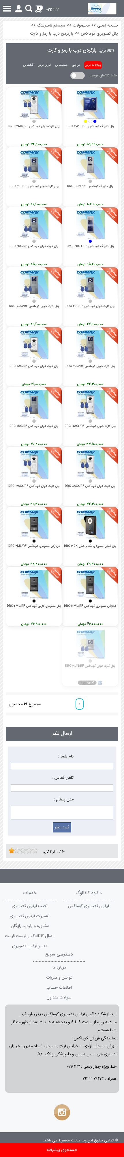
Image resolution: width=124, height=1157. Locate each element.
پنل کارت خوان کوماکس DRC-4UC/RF (90, 306)
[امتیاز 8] (30, 850)
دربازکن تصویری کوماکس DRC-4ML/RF (34, 546)
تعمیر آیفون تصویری (29, 946)
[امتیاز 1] (10, 850)
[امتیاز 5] (21, 850)
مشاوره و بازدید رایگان (30, 926)
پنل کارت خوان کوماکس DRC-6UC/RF (34, 426)
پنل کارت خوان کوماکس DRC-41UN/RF (90, 666)
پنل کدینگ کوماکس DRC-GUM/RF (90, 186)
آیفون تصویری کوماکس (88, 906)
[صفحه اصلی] (105, 8)
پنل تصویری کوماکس (99, 33)
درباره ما (59, 967)
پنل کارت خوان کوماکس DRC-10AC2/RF (90, 426)
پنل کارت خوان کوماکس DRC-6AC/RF (34, 366)
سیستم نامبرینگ (51, 25)
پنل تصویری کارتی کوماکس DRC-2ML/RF (34, 606)
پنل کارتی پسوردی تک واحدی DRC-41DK (90, 546)
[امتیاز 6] (24, 850)
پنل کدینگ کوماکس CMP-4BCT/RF (90, 246)
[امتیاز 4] (18, 850)
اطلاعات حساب (59, 987)
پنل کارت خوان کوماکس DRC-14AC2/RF (33, 486)
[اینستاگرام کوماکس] (62, 1112)
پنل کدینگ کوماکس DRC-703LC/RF (90, 126)
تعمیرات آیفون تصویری (30, 916)
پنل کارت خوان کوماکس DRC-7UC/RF (90, 366)
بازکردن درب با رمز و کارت (51, 33)
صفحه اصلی (107, 25)
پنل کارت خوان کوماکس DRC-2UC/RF (34, 246)
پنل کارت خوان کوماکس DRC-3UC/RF (34, 186)
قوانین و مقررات (59, 977)
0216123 (52, 9)
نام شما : (66, 756)
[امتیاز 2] (13, 850)
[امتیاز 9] (33, 850)
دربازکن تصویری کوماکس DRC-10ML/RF (90, 606)
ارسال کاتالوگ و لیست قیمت (30, 936)
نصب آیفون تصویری (30, 906)
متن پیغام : (64, 799)
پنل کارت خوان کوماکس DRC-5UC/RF (34, 306)
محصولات (81, 25)
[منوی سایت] (62, 8)
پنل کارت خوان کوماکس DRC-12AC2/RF (33, 126)
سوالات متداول (59, 997)
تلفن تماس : (63, 778)
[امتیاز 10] (36, 850)
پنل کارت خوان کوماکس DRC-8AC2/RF (90, 486)
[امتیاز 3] (15, 850)
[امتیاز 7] (27, 850)
